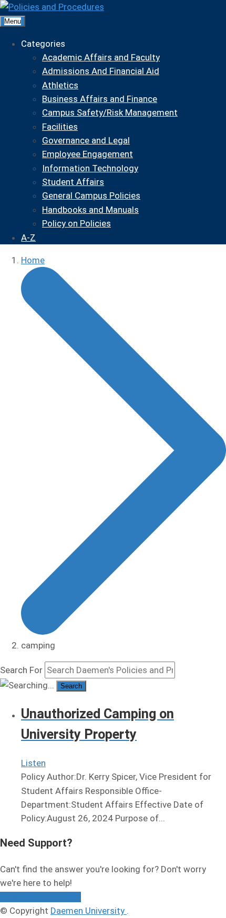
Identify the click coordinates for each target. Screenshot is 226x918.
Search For (21, 670)
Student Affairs (73, 182)
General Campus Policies (91, 195)
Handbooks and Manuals (90, 209)
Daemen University (88, 910)
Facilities (60, 126)
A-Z (28, 237)
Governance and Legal (86, 140)
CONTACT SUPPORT (40, 897)
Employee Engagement (87, 154)
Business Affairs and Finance (99, 99)
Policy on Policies (76, 223)
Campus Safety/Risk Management (110, 112)
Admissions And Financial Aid (100, 71)
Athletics (60, 85)
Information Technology (90, 168)
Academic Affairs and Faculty (101, 57)
